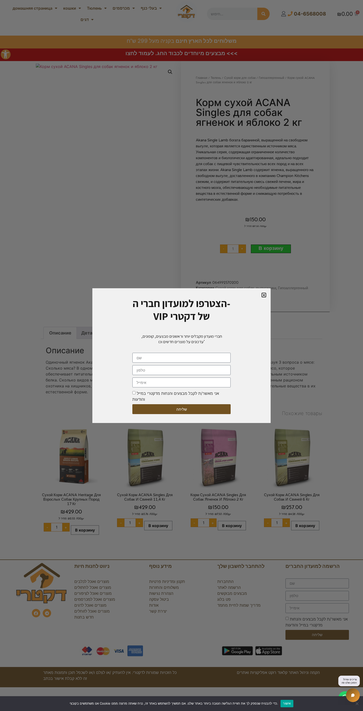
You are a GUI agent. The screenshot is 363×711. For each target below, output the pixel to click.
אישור (287, 703)
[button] (264, 295)
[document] (181, 355)
